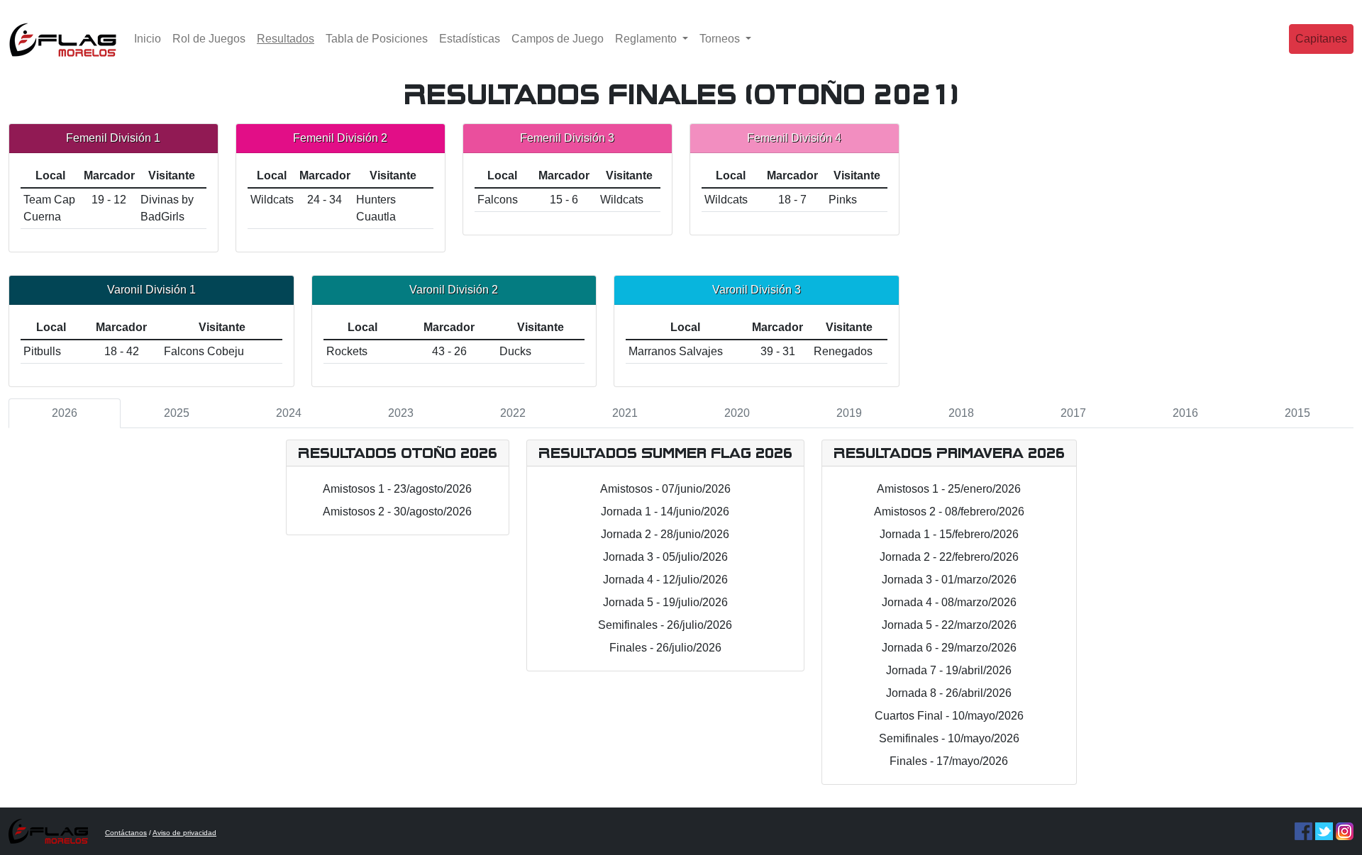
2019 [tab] (849, 413)
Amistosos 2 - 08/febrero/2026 (949, 511)
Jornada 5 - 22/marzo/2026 (949, 625)
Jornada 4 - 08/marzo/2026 (949, 602)
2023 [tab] (401, 413)
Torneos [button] (721, 39)
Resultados (288, 38)
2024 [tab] (288, 413)
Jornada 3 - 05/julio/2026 (665, 557)
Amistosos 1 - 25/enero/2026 (949, 489)
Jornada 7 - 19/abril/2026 (949, 670)
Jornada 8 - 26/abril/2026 (949, 693)
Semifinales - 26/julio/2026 (665, 625)
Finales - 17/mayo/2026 (949, 761)
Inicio (147, 39)
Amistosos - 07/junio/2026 (665, 489)
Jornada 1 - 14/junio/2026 (665, 511)
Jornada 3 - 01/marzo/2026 (949, 580)
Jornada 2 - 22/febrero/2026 (949, 557)
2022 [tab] (513, 413)
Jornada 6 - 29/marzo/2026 (949, 648)
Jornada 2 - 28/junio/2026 (665, 534)
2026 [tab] (64, 413)
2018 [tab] (961, 413)
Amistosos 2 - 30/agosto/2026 (397, 511)
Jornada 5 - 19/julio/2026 (665, 602)
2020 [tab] (737, 413)
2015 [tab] (1297, 413)
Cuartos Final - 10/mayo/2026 (949, 716)
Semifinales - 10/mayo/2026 (949, 738)
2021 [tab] (625, 413)
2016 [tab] (1185, 413)
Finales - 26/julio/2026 (665, 648)
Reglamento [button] (647, 39)
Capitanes (1321, 39)
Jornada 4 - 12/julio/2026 (665, 580)
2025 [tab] (176, 413)
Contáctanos (126, 833)
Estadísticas (469, 39)
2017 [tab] (1073, 413)
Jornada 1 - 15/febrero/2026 (949, 534)
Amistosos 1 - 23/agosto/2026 (397, 489)
